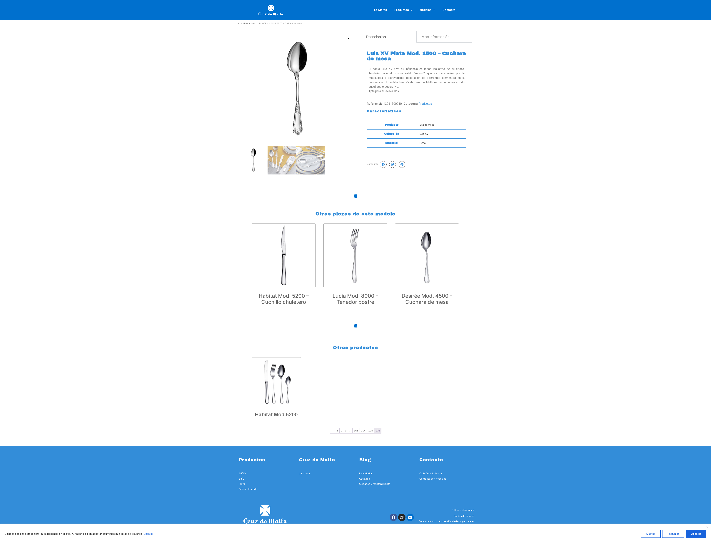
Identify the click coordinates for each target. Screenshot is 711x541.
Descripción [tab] (376, 37)
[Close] (707, 527)
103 (356, 430)
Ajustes (650, 533)
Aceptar (696, 533)
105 (370, 430)
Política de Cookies (464, 516)
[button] (347, 37)
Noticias (425, 10)
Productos (401, 10)
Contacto (449, 10)
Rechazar (673, 533)
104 (363, 430)
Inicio (240, 23)
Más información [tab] (435, 37)
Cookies (148, 533)
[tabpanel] (416, 110)
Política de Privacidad (463, 510)
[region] (355, 532)
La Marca (380, 10)
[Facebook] (393, 517)
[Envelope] (410, 517)
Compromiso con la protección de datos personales (446, 521)
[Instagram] (401, 517)
